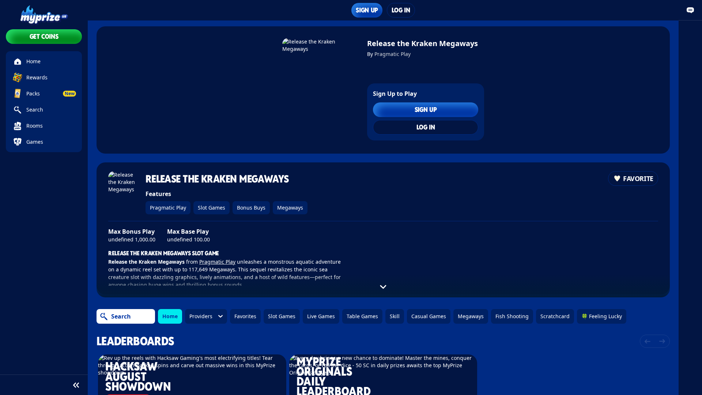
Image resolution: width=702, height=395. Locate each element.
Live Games (321, 316)
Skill (395, 316)
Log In (401, 10)
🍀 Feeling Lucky (601, 316)
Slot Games (211, 207)
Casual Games (428, 316)
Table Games (362, 316)
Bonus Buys (251, 207)
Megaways (290, 207)
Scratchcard (555, 316)
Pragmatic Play (392, 53)
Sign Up (367, 10)
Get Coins (44, 36)
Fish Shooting (512, 316)
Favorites (245, 316)
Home (170, 316)
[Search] (104, 316)
